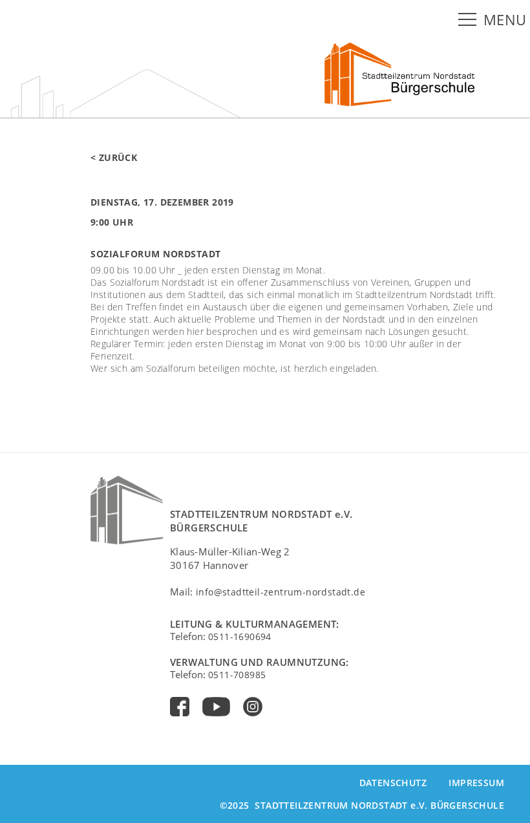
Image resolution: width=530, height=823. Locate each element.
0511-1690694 (239, 636)
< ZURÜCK (113, 157)
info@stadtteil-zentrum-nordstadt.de (280, 592)
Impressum (476, 782)
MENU (505, 20)
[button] (470, 20)
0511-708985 (237, 674)
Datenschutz (393, 782)
